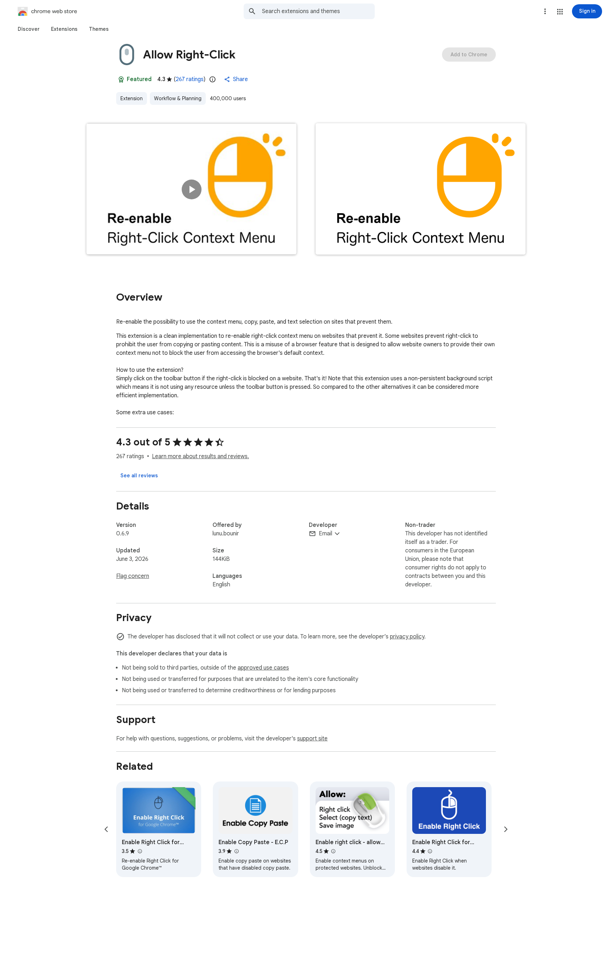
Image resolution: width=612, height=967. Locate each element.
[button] (560, 12)
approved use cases (263, 667)
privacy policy (407, 636)
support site (312, 738)
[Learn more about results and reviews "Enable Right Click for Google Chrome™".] (139, 851)
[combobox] (318, 11)
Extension (131, 98)
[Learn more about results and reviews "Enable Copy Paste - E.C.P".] (236, 851)
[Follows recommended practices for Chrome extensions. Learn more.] (121, 79)
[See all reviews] (139, 475)
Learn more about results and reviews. (200, 456)
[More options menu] (545, 11)
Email (325, 533)
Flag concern (132, 576)
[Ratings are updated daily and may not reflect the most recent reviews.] (212, 79)
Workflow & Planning (178, 98)
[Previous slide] (106, 829)
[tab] (28, 29)
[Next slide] (506, 829)
